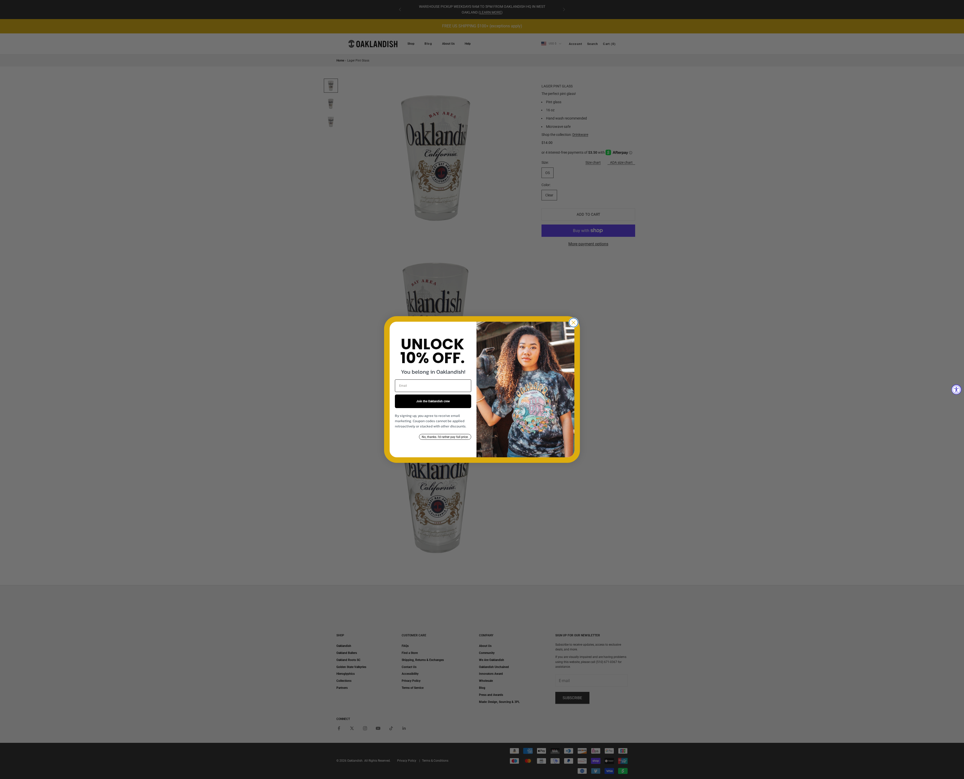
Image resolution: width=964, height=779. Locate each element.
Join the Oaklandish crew (433, 401)
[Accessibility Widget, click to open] (956, 389)
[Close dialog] (573, 322)
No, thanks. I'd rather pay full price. (445, 437)
